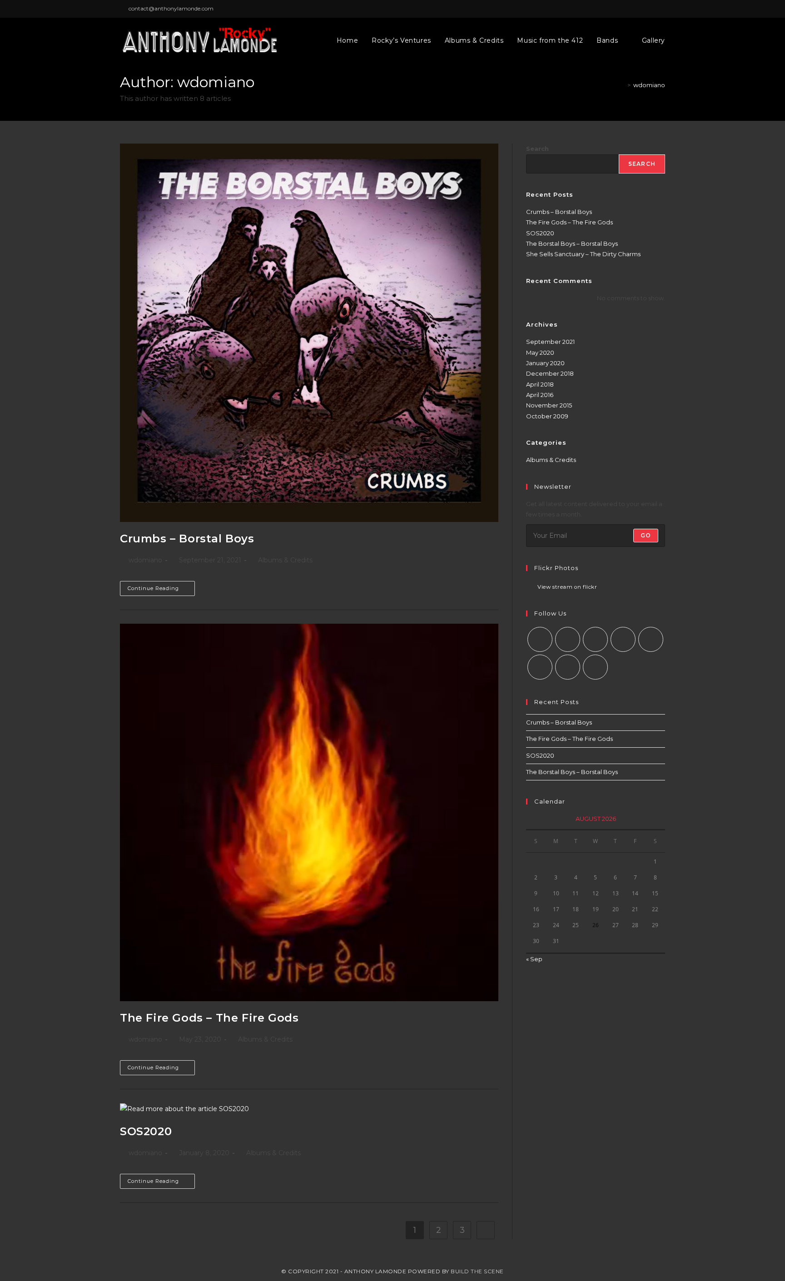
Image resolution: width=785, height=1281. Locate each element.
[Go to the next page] (486, 1230)
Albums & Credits (285, 560)
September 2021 (550, 341)
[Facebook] (567, 639)
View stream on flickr (567, 587)
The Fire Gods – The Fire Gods (209, 1017)
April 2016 (539, 394)
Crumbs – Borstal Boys (187, 538)
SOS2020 (146, 1131)
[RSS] (595, 667)
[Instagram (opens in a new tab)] (661, 8)
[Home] (622, 85)
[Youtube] (567, 667)
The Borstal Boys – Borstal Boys (572, 243)
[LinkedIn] (623, 639)
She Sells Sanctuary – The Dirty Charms (583, 254)
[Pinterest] (650, 639)
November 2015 (549, 405)
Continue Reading (161, 586)
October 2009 (547, 416)
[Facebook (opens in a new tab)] (652, 8)
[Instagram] (595, 639)
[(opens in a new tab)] (309, 333)
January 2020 (545, 363)
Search (537, 148)
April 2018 (540, 384)
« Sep (534, 959)
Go (646, 535)
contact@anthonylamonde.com (171, 8)
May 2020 (540, 352)
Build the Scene (477, 1271)
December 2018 (550, 373)
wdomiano (649, 85)
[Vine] (539, 667)
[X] (539, 639)
